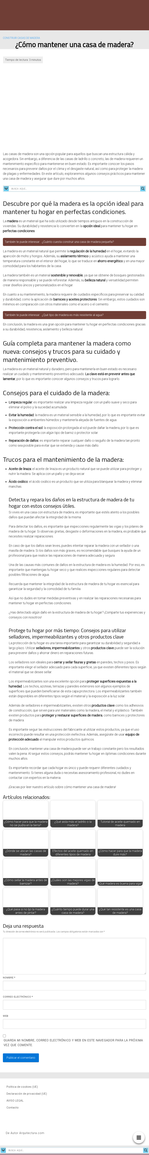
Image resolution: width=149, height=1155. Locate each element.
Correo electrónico (18, 996)
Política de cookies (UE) (22, 1086)
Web (5, 1016)
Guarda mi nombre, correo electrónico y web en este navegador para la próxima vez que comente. (73, 1043)
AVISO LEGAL (15, 1100)
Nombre (9, 977)
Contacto (13, 1107)
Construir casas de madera (21, 37)
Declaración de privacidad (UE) (27, 1093)
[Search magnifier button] (142, 188)
